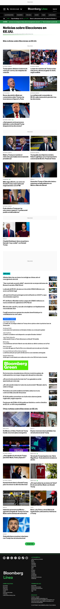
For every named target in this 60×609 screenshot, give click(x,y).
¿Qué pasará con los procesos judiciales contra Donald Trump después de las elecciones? (13, 124)
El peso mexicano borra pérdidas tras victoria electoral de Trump (43, 432)
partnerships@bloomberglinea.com (39, 598)
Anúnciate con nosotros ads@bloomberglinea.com (42, 599)
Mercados (5, 587)
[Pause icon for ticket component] (4, 19)
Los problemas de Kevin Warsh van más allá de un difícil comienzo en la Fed (26, 343)
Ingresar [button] (55, 9)
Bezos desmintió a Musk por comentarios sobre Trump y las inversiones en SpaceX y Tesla (13, 97)
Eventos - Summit (35, 597)
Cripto (4, 591)
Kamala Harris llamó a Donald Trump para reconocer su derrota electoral (15, 483)
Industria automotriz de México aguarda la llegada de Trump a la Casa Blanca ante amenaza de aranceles (15, 511)
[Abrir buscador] (7, 9)
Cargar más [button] (30, 544)
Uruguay (33, 573)
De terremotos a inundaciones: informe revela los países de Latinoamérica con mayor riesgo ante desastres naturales (23, 374)
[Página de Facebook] (4, 558)
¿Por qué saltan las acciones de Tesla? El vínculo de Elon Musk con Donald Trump (43, 485)
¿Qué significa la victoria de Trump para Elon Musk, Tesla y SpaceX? (14, 456)
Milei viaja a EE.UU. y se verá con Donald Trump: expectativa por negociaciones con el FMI (14, 184)
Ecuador (33, 570)
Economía (5, 585)
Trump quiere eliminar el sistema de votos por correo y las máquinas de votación (15, 70)
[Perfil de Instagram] (15, 558)
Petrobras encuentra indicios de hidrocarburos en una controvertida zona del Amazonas (21, 392)
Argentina (33, 563)
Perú (32, 569)
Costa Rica (33, 574)
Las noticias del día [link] (9, 15)
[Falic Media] (55, 11)
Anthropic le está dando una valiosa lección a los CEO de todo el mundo (25, 357)
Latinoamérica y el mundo (37, 559)
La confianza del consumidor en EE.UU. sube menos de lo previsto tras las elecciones (43, 97)
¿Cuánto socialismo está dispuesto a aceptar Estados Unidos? (22, 334)
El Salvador (33, 575)
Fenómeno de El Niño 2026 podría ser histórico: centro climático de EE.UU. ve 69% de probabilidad (25, 403)
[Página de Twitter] (8, 558)
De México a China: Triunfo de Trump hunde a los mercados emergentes (15, 432)
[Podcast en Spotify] (26, 558)
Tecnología (33, 589)
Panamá (33, 571)
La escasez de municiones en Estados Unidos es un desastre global (24, 330)
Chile (32, 567)
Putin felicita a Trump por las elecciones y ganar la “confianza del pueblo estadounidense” (15, 210)
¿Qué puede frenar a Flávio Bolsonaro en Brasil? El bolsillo (21, 339)
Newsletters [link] (20, 15)
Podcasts (5, 593)
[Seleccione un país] (21, 9)
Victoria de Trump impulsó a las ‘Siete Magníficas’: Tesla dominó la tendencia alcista (43, 458)
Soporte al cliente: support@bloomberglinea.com (42, 601)
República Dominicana (36, 577)
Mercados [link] (28, 15)
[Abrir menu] (4, 9)
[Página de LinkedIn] (19, 558)
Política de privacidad (36, 587)
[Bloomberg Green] (30, 365)
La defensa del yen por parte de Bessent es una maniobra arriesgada (24, 353)
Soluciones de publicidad (37, 602)
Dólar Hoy (5, 588)
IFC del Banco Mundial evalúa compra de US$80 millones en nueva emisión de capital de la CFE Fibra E (23, 302)
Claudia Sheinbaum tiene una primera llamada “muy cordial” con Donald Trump (16, 243)
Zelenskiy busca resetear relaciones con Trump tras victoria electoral (15, 537)
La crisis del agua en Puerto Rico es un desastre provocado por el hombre (25, 348)
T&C (32, 591)
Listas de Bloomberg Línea (9, 595)
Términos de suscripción (36, 588)
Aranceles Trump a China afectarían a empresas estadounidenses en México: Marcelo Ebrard (43, 183)
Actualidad (5, 589)
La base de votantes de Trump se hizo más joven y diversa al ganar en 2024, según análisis (43, 70)
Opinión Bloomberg (9, 319)
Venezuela (33, 566)
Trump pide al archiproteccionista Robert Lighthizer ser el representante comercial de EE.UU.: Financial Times (43, 157)
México (33, 562)
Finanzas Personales (7, 592)
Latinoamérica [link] (52, 15)
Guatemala (33, 578)
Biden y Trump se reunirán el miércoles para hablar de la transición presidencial (15, 157)
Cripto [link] (43, 15)
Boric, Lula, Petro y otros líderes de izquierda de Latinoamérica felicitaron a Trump (43, 511)
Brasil (32, 560)
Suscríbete (33, 585)
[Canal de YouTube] (11, 558)
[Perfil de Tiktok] (23, 558)
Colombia (33, 564)
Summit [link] (36, 15)
